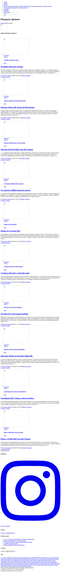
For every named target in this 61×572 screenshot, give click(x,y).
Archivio (3, 551)
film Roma (43, 560)
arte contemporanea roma (25, 557)
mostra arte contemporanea (50, 562)
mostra (41, 562)
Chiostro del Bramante (6, 559)
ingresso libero (14, 562)
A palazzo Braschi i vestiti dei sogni (13, 266)
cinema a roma (35, 559)
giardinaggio (4, 562)
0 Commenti (27, 75)
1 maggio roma (10, 557)
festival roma (29, 560)
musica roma (37, 565)
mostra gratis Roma (24, 563)
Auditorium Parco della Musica (40, 557)
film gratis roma (36, 560)
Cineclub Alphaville (17, 559)
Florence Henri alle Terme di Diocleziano (15, 100)
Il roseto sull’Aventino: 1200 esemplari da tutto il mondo (18, 542)
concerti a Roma (43, 559)
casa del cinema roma (53, 557)
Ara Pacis (16, 557)
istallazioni (20, 562)
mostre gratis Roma (51, 563)
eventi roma (22, 560)
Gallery (6, 57)
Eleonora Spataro (6, 75)
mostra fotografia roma (6, 563)
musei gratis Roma (8, 565)
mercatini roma (36, 562)
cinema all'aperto (27, 559)
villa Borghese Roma (26, 566)
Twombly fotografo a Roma (11, 60)
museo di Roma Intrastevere (27, 565)
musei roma (16, 565)
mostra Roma (32, 563)
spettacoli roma (10, 566)
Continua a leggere (5, 77)
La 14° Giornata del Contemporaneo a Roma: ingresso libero (19, 539)
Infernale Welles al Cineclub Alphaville (14, 349)
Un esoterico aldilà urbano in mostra (13, 183)
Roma (5, 566)
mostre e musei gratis (41, 563)
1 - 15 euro (3, 557)
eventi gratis (6, 560)
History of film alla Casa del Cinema (13, 432)
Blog (5, 63)
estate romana (50, 559)
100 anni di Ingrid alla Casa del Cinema (14, 143)
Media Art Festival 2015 (10, 224)
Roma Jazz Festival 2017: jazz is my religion (15, 540)
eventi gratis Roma (14, 560)
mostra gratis (15, 563)
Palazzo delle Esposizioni (47, 565)
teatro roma (17, 566)
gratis (8, 562)
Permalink (6, 55)
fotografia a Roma (50, 560)
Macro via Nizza (28, 562)
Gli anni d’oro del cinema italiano (13, 307)
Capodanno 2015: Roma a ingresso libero (15, 391)
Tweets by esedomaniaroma (8, 533)
